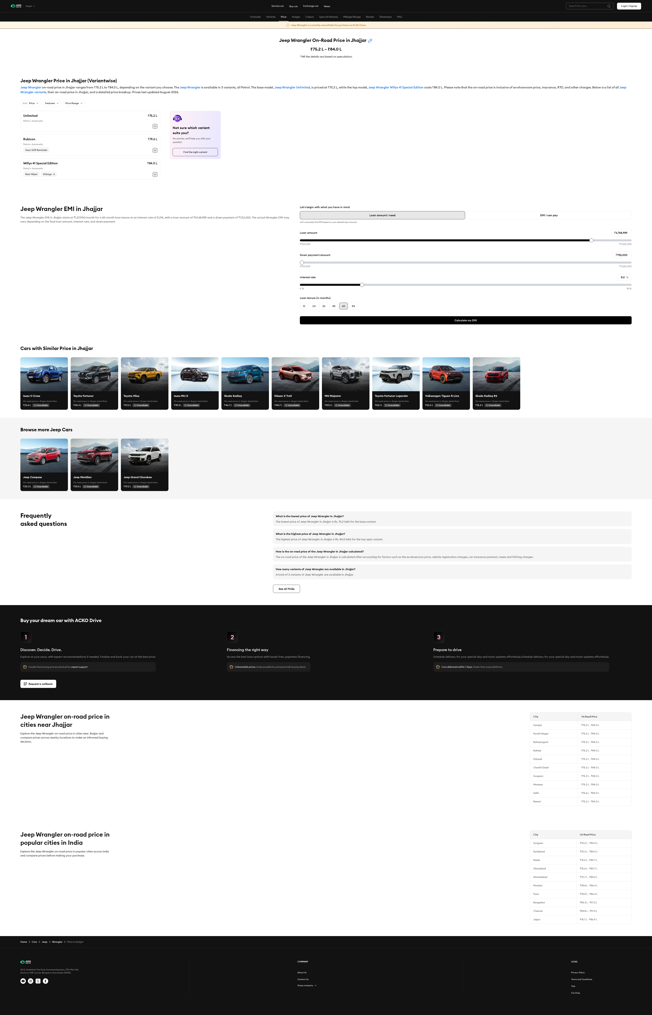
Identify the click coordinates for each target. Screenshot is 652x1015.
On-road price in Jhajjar (34, 401)
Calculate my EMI (466, 320)
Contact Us (303, 979)
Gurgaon (538, 776)
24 (314, 306)
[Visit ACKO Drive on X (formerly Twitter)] (38, 981)
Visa (573, 986)
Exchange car (311, 5)
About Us (301, 972)
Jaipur (536, 919)
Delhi (536, 793)
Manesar (538, 784)
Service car (277, 5)
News (327, 6)
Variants (270, 16)
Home (23, 941)
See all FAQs (286, 588)
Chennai (538, 910)
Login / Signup (629, 5)
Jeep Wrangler (30, 87)
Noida (536, 860)
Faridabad (539, 851)
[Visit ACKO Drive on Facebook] (45, 981)
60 (343, 306)
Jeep (44, 941)
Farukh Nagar (541, 733)
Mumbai (537, 885)
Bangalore (539, 902)
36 (323, 306)
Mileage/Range (352, 16)
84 (353, 306)
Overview (255, 16)
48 (333, 306)
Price (283, 16)
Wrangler (57, 941)
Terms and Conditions (581, 979)
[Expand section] (315, 985)
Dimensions (385, 16)
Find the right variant (195, 152)
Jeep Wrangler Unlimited (292, 87)
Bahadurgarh (540, 742)
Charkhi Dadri (541, 767)
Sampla (537, 725)
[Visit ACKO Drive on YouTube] (23, 981)
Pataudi (537, 759)
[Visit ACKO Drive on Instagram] (30, 981)
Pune (536, 894)
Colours (309, 16)
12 (304, 306)
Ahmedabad (540, 877)
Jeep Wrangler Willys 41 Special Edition (395, 87)
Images (296, 16)
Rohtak (537, 750)
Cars (34, 941)
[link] (44, 374)
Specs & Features (328, 16)
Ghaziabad (539, 868)
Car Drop (575, 993)
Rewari (537, 801)
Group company (305, 985)
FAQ (399, 16)
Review (370, 16)
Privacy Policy (578, 972)
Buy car (293, 6)
